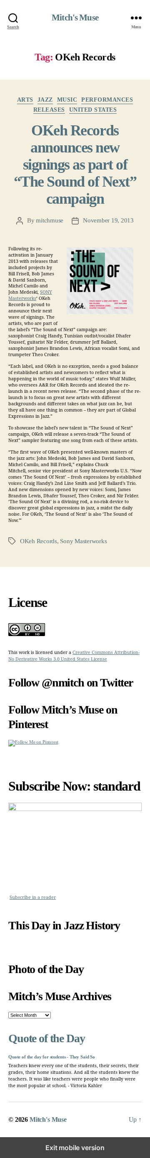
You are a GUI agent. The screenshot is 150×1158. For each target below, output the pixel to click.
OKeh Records (38, 541)
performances (107, 100)
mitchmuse (49, 220)
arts (25, 100)
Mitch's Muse (75, 17)
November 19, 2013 (108, 220)
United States (93, 110)
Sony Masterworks (83, 541)
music (67, 100)
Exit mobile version (75, 1147)
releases (49, 110)
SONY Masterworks (30, 295)
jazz (45, 100)
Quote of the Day (46, 1038)
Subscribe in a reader (33, 897)
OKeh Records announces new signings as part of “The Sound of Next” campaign (75, 164)
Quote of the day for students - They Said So (51, 1057)
